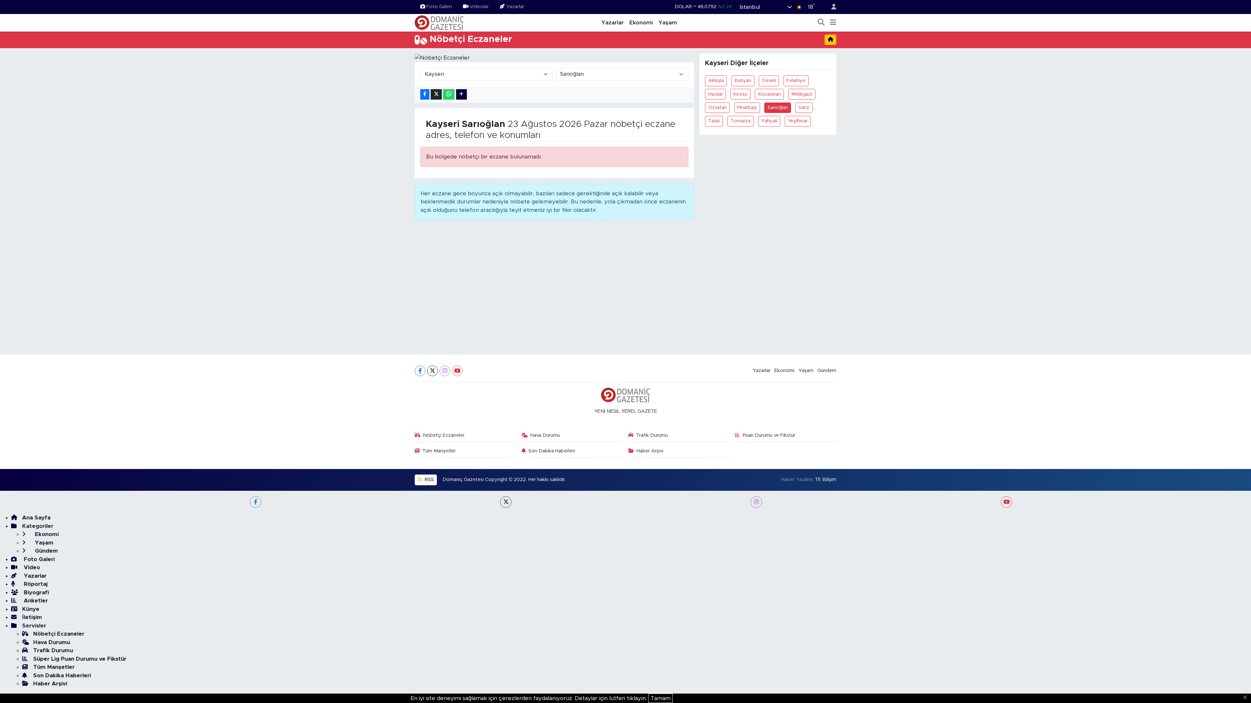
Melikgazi (801, 94)
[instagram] (756, 502)
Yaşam (667, 22)
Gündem (826, 370)
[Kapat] (1247, 698)
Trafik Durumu (652, 435)
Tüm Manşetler (439, 450)
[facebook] (255, 502)
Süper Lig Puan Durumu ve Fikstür (79, 659)
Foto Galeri (439, 6)
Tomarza (740, 120)
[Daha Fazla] (461, 94)
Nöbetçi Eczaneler (444, 435)
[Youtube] (457, 370)
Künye (30, 609)
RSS (429, 479)
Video (31, 567)
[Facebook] (420, 370)
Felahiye (795, 80)
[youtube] (1006, 502)
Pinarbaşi (747, 107)
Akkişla (716, 80)
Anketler (35, 600)
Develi (769, 80)
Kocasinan (769, 94)
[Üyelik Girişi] (831, 7)
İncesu (740, 94)
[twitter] (505, 502)
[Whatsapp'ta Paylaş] (448, 94)
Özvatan (717, 107)
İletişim (32, 617)
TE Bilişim (825, 479)
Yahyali (769, 120)
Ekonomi (641, 22)
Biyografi (35, 592)
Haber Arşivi (650, 450)
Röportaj (35, 584)
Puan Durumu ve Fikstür (769, 435)
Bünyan (742, 80)
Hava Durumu (545, 435)
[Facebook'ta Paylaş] (424, 94)
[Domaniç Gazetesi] (439, 22)
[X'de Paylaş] (436, 94)
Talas (714, 120)
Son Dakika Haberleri (551, 450)
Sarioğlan (778, 107)
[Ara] (821, 23)
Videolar (479, 6)
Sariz (803, 107)
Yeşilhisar (798, 120)
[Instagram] (444, 370)
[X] (432, 370)
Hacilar (715, 94)
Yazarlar (515, 6)
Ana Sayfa (36, 517)
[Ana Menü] (833, 23)
